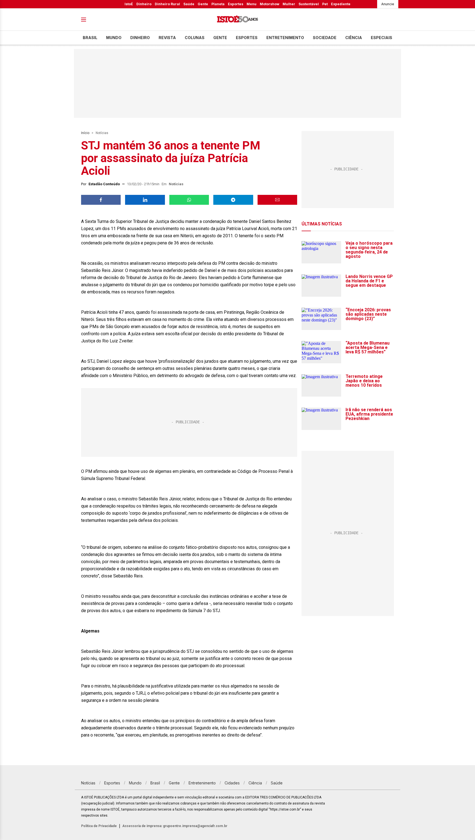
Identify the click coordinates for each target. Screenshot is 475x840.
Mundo (113, 37)
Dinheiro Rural (167, 4)
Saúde (188, 4)
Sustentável (309, 4)
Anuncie (387, 4)
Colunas (195, 37)
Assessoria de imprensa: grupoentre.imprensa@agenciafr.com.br (174, 826)
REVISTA (167, 37)
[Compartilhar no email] (277, 200)
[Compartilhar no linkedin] (145, 200)
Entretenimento (285, 37)
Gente (203, 4)
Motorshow (269, 4)
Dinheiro (143, 4)
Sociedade (324, 37)
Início (85, 133)
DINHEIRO (140, 37)
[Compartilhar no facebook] (101, 200)
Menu (251, 4)
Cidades (232, 783)
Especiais (381, 37)
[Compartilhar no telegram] (233, 200)
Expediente (340, 4)
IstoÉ (129, 4)
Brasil (90, 37)
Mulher (289, 4)
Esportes (235, 4)
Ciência (353, 37)
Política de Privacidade (99, 826)
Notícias (102, 133)
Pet (325, 4)
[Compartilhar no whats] (189, 200)
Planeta (218, 4)
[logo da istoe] (237, 20)
